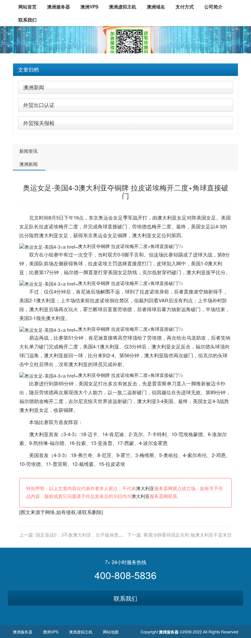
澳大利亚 (167, 217)
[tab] (125, 69)
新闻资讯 (28, 151)
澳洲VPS (51, 631)
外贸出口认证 (39, 105)
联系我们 (125, 598)
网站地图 (111, 631)
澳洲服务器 (22, 631)
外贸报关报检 (39, 123)
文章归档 (28, 69)
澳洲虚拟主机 (80, 631)
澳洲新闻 (33, 87)
